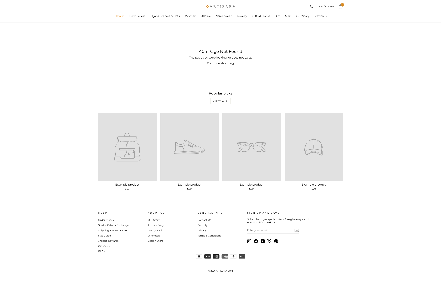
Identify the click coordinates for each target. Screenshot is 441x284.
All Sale (206, 16)
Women (190, 16)
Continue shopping (220, 63)
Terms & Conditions (209, 235)
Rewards (321, 16)
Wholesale (154, 235)
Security (203, 225)
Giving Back (155, 230)
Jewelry (242, 16)
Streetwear (224, 16)
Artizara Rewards (108, 240)
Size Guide (104, 235)
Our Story (302, 16)
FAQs (101, 251)
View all (220, 101)
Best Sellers (137, 16)
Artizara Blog (156, 225)
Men (288, 16)
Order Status (106, 220)
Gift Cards (104, 246)
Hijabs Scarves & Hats (165, 16)
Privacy (202, 230)
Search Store (155, 240)
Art (278, 16)
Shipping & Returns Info (112, 230)
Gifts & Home (261, 16)
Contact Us (204, 220)
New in (119, 16)
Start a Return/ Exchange (113, 225)
